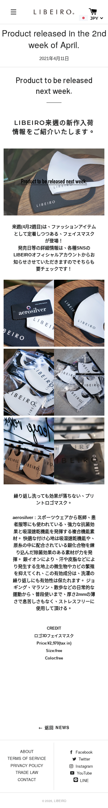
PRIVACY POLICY (26, 765)
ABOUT (27, 751)
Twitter (83, 759)
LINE (84, 780)
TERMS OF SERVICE (27, 758)
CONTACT (27, 779)
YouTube (84, 773)
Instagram (83, 766)
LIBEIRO (60, 801)
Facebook (83, 752)
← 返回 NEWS (54, 727)
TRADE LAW (27, 772)
